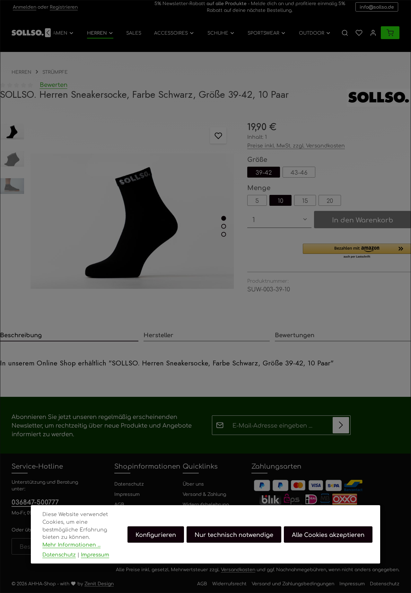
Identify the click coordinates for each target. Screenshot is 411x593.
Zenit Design (99, 583)
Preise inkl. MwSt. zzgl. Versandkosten (296, 145)
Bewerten (53, 84)
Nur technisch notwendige (234, 534)
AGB (119, 504)
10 (280, 200)
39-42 (264, 172)
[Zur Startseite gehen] (28, 32)
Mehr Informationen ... (71, 544)
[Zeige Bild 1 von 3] (223, 218)
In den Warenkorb (362, 219)
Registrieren (64, 7)
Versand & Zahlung (204, 494)
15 (305, 200)
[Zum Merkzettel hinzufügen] (218, 135)
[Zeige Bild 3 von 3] (223, 234)
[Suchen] (344, 32)
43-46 (299, 172)
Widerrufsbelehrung (206, 504)
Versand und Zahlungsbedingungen (293, 583)
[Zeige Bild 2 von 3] (223, 226)
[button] (357, 251)
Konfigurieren (156, 534)
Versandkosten (238, 569)
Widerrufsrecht (229, 583)
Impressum (127, 494)
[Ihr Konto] (373, 32)
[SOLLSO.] (379, 98)
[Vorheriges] (48, 32)
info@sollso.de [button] (377, 7)
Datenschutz (129, 484)
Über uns (193, 484)
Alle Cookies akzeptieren (328, 534)
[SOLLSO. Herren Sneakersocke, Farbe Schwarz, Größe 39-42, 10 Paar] (132, 221)
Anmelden (24, 7)
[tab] (69, 335)
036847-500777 (35, 501)
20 (330, 200)
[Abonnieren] (341, 425)
